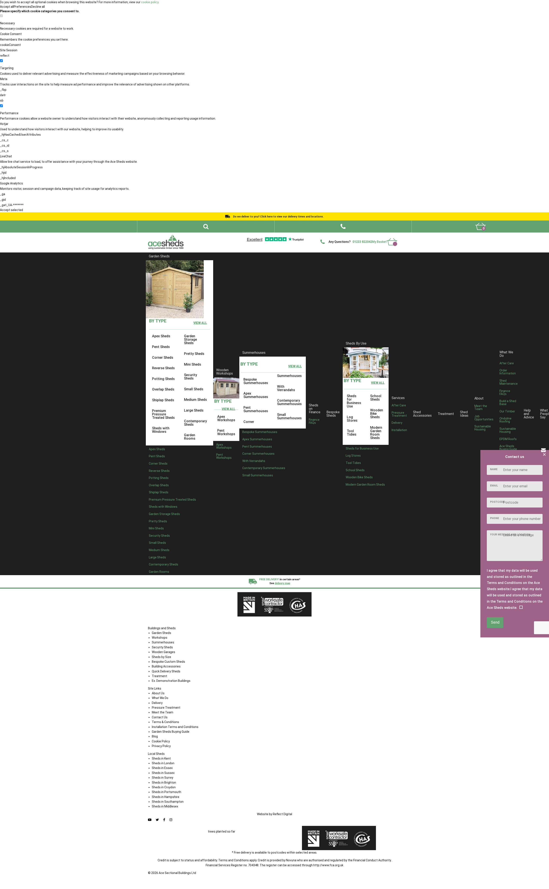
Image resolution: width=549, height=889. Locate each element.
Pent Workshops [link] (226, 432)
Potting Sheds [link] (163, 379)
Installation (399, 430)
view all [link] (200, 323)
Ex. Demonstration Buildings (171, 680)
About (271, 235)
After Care (399, 405)
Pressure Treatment (399, 414)
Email (494, 485)
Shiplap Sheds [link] (163, 400)
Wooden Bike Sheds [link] (376, 413)
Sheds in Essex (162, 768)
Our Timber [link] (507, 411)
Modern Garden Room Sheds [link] (376, 433)
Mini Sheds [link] (192, 364)
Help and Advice (310, 235)
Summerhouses (253, 353)
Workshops (159, 637)
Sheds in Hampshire (165, 797)
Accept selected (11, 209)
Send (495, 622)
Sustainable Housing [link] (482, 428)
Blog (155, 736)
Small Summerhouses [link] (289, 416)
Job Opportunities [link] (483, 417)
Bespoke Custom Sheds (168, 661)
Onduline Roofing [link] (505, 420)
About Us (158, 693)
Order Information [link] (507, 372)
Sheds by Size (161, 657)
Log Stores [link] (352, 418)
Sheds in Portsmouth (166, 792)
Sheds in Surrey (162, 777)
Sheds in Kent (161, 758)
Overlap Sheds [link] (163, 389)
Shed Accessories (422, 414)
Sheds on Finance (314, 408)
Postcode (497, 501)
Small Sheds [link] (193, 389)
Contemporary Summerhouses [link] (289, 402)
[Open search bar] (205, 226)
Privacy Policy (161, 746)
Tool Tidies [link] (351, 432)
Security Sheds (162, 647)
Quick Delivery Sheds (166, 671)
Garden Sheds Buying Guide (170, 731)
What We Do (288, 235)
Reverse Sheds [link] (163, 368)
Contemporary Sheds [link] (195, 422)
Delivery (390, 235)
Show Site (356, 235)
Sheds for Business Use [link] (354, 401)
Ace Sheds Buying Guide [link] (508, 447)
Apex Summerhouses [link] (255, 395)
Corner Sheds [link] (162, 357)
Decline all (38, 6)
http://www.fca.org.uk (328, 865)
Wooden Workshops (224, 371)
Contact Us (373, 235)
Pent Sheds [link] (161, 347)
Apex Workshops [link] (226, 418)
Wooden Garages (163, 652)
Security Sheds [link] (190, 376)
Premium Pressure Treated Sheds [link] (163, 414)
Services (398, 398)
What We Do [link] (506, 354)
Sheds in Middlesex (165, 806)
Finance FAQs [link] (504, 392)
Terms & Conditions (165, 722)
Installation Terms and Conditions (175, 727)
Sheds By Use (356, 343)
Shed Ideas (255, 235)
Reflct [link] (282, 814)
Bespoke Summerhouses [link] (255, 381)
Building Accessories (166, 666)
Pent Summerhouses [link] (255, 409)
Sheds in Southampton (168, 801)
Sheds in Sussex (163, 773)
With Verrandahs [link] (286, 388)
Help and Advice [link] (529, 413)
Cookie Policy (161, 741)
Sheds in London (163, 763)
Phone (494, 518)
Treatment (446, 414)
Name (494, 469)
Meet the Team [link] (480, 407)
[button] (343, 226)
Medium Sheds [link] (195, 400)
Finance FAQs (314, 421)
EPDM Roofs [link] (508, 439)
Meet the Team (162, 712)
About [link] (479, 398)
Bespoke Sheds (333, 414)
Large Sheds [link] (194, 410)
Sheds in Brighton (164, 782)
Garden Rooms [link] (189, 437)
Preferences (22, 6)
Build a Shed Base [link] (507, 402)
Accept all (7, 6)
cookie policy (149, 2)
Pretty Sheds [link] (194, 354)
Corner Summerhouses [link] (258, 453)
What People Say (334, 235)
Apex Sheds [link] (161, 336)
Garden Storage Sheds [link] (190, 339)
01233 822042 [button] (362, 241)
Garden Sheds (159, 256)
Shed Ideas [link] (464, 414)
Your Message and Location (510, 534)
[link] (480, 226)
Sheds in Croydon (164, 787)
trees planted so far (221, 831)
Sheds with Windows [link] (160, 430)
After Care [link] (506, 363)
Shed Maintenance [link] (508, 382)
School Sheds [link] (375, 397)
